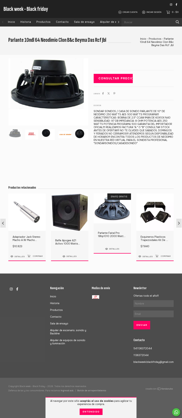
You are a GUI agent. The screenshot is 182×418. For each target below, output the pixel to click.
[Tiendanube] (159, 389)
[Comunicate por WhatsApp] (176, 412)
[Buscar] (177, 22)
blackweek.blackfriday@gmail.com (153, 362)
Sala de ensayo (84, 21)
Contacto (62, 21)
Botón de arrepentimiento (91, 390)
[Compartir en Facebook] (103, 93)
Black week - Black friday (26, 9)
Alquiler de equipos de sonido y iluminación (67, 342)
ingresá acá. (67, 390)
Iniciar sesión (153, 12)
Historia (25, 21)
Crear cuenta (130, 12)
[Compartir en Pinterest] (114, 93)
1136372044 (141, 355)
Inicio (11, 21)
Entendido (91, 411)
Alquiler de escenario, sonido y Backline (68, 332)
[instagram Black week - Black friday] (171, 4)
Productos (43, 21)
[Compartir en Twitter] (108, 93)
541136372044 (142, 348)
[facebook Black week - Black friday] (176, 4)
